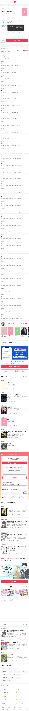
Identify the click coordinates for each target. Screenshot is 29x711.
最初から (19, 50)
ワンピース (12, 669)
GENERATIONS (6, 26)
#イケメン (12, 558)
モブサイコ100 (6, 680)
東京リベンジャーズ (7, 672)
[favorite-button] (9, 32)
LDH (3, 25)
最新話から (25, 50)
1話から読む (17, 40)
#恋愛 (2, 558)
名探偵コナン (16, 675)
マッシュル (18, 672)
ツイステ (4, 669)
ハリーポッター (6, 675)
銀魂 (25, 672)
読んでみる (14, 582)
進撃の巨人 (5, 677)
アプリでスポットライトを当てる (14, 463)
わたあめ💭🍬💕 (5, 13)
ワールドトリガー (15, 677)
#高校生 (7, 558)
